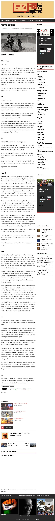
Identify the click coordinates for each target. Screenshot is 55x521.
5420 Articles (27, 433)
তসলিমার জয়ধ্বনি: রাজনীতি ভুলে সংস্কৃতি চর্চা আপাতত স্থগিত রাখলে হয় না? (44, 258)
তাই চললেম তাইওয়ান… (19, 418)
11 (41, 32)
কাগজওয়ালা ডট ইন (39, 20)
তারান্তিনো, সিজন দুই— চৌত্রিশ (20, 403)
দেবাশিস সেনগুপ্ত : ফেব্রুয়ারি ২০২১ (27, 28)
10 (39, 32)
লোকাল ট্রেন (22, 20)
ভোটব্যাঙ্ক (45, 90)
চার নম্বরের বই (30, 20)
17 (41, 34)
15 (49, 32)
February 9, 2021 (6, 28)
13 (45, 32)
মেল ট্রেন (7, 20)
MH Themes (36, 519)
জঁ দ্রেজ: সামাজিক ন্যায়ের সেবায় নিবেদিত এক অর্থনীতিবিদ (46, 231)
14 (47, 32)
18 (43, 34)
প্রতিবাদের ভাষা (49, 262)
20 (47, 34)
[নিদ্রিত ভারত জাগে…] (45, 182)
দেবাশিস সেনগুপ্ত (8, 427)
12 (43, 32)
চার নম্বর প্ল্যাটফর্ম (16, 28)
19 (45, 34)
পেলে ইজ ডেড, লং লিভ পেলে (20, 411)
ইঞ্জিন (2, 20)
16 (51, 32)
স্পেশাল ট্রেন (14, 20)
